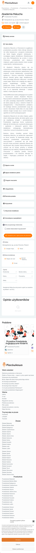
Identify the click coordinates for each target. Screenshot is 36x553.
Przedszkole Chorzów (26, 8)
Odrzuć (18, 544)
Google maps (10, 248)
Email (15, 263)
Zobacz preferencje (18, 549)
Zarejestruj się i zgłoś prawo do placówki (19, 235)
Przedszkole (14, 8)
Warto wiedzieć (7, 370)
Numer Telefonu (24, 258)
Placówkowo (5, 8)
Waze (21, 248)
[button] (33, 521)
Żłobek (18, 421)
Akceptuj (18, 540)
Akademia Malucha (8, 9)
